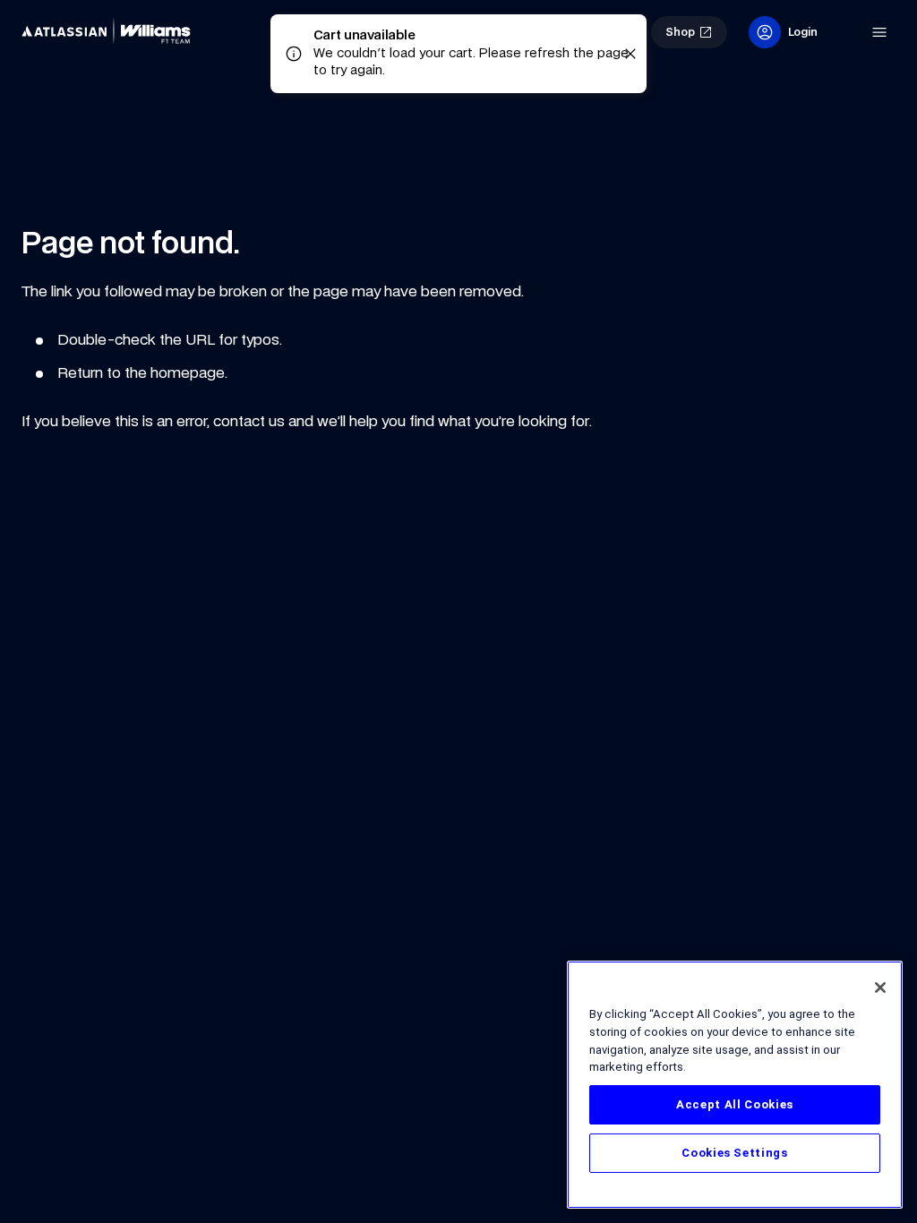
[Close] (880, 987)
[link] (111, 32)
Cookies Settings (734, 1152)
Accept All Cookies (734, 1104)
